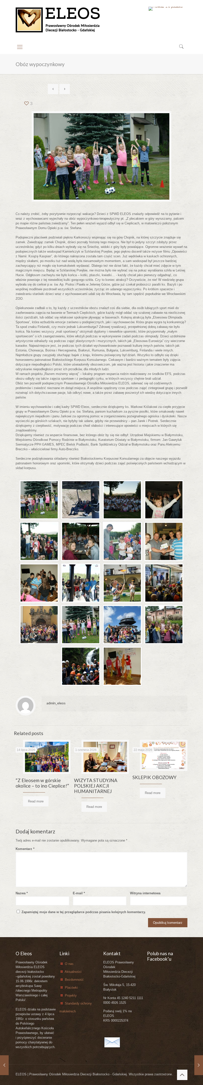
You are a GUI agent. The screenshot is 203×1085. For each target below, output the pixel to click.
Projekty (71, 995)
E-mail (79, 893)
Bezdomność (74, 979)
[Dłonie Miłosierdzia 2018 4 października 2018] (198, 1065)
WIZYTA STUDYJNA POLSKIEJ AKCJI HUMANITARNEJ (95, 785)
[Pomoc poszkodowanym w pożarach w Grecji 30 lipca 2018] (4, 1065)
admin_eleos (56, 703)
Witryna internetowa (145, 893)
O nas (69, 964)
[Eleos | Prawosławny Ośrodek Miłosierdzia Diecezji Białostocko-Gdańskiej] (58, 20)
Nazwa (22, 893)
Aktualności (73, 972)
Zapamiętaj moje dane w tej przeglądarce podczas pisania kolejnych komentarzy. (84, 912)
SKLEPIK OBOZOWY (154, 777)
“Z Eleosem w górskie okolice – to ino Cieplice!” (42, 783)
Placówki (71, 987)
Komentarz (25, 849)
